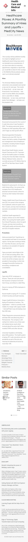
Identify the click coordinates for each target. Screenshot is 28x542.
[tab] (11, 415)
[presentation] (7, 384)
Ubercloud (6, 425)
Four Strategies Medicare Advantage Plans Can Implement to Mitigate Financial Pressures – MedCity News (7, 359)
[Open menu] (24, 5)
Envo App (5, 461)
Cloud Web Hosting (9, 500)
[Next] (24, 397)
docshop (11, 35)
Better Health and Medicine (14, 12)
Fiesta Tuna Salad (21, 352)
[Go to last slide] (3, 397)
